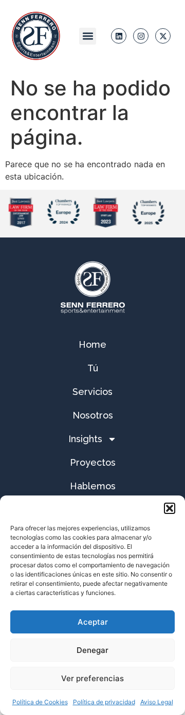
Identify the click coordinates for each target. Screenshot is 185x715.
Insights (85, 438)
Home (92, 344)
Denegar (92, 650)
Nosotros (92, 415)
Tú (92, 368)
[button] (169, 508)
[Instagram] (141, 36)
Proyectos (93, 462)
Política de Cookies (40, 702)
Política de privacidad (104, 702)
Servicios (92, 391)
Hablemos (93, 486)
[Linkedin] (118, 36)
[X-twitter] (163, 36)
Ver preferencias (92, 678)
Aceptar (93, 622)
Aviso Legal (156, 702)
